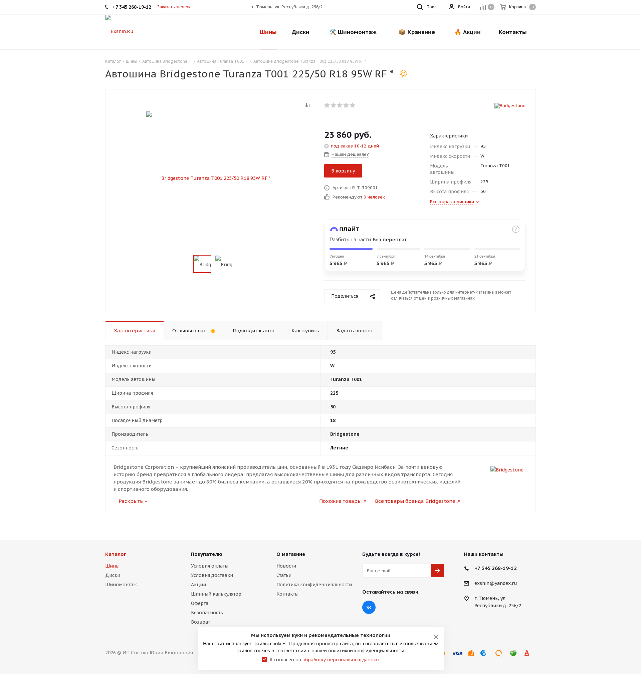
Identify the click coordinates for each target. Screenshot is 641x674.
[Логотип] (119, 31)
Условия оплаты (209, 566)
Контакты (287, 594)
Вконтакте (369, 607)
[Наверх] (608, 524)
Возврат (200, 622)
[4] (346, 105)
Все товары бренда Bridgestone (415, 501)
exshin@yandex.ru (495, 584)
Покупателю (206, 554)
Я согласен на (324, 659)
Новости (286, 566)
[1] (327, 105)
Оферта (199, 603)
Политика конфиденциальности (314, 585)
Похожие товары (340, 501)
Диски (112, 575)
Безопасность (207, 613)
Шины (112, 566)
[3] (340, 105)
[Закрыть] (436, 637)
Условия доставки (212, 575)
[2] (334, 105)
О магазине (290, 554)
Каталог (115, 554)
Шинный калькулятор (216, 594)
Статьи (283, 575)
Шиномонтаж (121, 585)
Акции (198, 585)
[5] (353, 105)
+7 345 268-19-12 (495, 568)
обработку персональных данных (341, 659)
